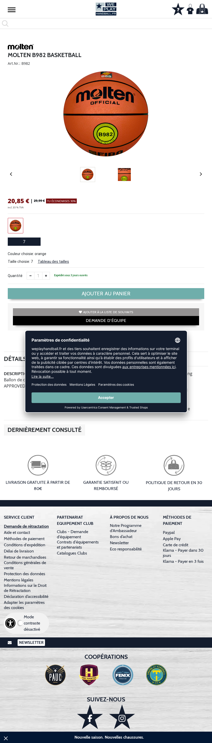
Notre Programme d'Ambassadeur (125, 528)
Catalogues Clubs (72, 553)
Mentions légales (18, 580)
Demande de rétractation (26, 526)
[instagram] (122, 717)
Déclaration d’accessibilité (26, 596)
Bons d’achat (121, 536)
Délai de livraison (19, 551)
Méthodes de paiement (25, 538)
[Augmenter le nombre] (46, 276)
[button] (11, 9)
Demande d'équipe (106, 320)
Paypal (169, 532)
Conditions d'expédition (25, 544)
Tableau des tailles (53, 261)
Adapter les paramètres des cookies (24, 605)
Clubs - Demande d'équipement (72, 534)
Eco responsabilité (126, 549)
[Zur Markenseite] (21, 47)
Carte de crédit (175, 544)
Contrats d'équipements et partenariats (78, 545)
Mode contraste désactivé (32, 623)
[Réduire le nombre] (30, 276)
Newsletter (119, 542)
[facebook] (90, 717)
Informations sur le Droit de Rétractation (25, 588)
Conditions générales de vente (25, 565)
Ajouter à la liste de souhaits (108, 312)
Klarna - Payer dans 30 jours (183, 553)
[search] (106, 23)
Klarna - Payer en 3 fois (183, 561)
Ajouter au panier (106, 293)
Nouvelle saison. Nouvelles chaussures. (109, 737)
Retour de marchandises (25, 557)
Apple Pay (172, 538)
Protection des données (24, 573)
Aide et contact (17, 532)
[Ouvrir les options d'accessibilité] (10, 623)
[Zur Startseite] (105, 9)
